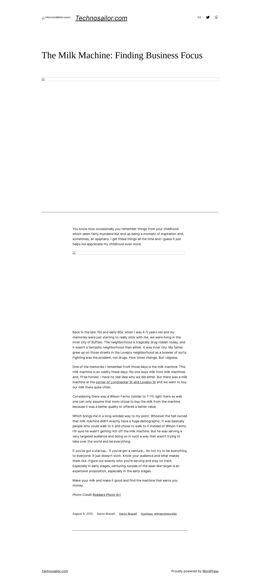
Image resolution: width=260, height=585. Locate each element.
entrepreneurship (165, 513)
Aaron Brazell (128, 513)
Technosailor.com (101, 18)
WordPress (210, 571)
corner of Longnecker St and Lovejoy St (126, 382)
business (147, 513)
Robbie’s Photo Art (107, 495)
